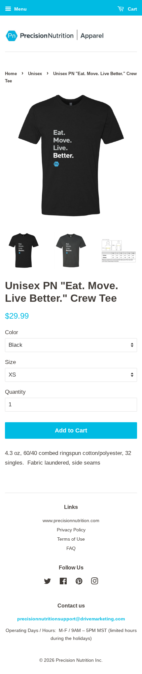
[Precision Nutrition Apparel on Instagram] (94, 582)
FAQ (71, 548)
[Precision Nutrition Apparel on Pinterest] (79, 582)
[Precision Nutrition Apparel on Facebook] (63, 582)
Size (10, 362)
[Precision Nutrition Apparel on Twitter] (47, 582)
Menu (20, 9)
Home (11, 73)
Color (11, 332)
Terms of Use (71, 539)
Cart (131, 9)
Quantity (15, 392)
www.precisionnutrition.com (71, 520)
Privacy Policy (71, 529)
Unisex (35, 73)
